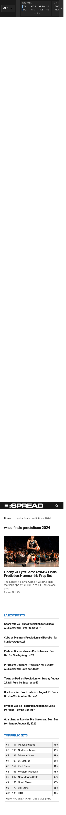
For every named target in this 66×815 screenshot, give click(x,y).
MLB (42, 798)
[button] (6, 505)
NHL (49, 798)
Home (7, 518)
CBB (35, 798)
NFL (15, 798)
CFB (28, 798)
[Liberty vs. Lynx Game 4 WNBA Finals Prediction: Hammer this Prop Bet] (31, 551)
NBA (21, 798)
